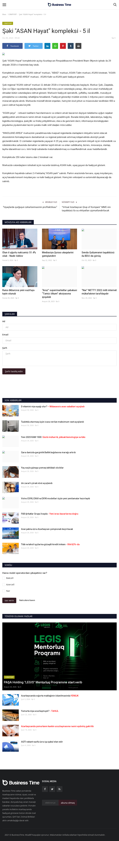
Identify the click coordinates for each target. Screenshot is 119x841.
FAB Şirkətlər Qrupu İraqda (49, 514)
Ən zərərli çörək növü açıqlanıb (36, 483)
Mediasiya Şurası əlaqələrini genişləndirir (57, 254)
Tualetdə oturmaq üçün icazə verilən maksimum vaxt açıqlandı (52, 422)
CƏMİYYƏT (12, 14)
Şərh (4, 347)
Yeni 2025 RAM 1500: (53, 437)
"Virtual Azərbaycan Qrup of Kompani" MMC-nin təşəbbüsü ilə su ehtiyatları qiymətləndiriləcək (86, 209)
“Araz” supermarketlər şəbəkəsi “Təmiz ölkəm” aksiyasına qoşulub (59, 293)
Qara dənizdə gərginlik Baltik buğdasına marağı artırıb (48, 452)
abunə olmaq (68, 802)
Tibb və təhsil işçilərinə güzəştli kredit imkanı (50, 544)
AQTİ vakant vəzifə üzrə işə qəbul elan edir (42, 742)
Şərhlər (10, 314)
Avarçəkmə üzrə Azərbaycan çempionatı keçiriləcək (47, 529)
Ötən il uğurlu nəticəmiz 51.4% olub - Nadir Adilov (19, 254)
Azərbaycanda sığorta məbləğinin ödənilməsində (50, 695)
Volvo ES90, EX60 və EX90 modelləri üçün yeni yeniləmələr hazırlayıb (55, 498)
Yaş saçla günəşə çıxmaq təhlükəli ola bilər (42, 467)
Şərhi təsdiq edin (14, 371)
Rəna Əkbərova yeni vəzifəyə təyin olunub (18, 292)
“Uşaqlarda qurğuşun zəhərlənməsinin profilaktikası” (30, 207)
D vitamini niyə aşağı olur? (53, 406)
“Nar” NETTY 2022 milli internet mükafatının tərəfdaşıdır (99, 292)
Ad (3, 321)
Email (5, 334)
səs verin (9, 600)
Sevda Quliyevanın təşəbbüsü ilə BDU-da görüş (98, 254)
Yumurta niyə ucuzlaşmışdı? (39, 711)
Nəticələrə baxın (27, 600)
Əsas (4, 14)
